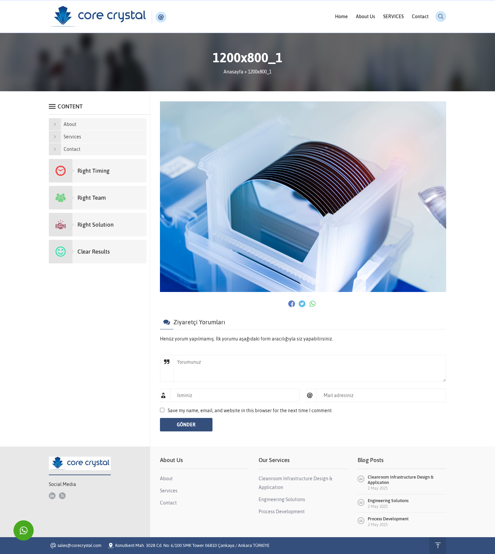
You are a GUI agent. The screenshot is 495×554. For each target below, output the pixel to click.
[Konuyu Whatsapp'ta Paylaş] (312, 304)
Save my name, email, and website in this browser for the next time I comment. (250, 410)
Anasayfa (233, 71)
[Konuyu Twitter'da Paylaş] (302, 304)
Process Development (388, 518)
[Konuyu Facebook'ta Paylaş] (292, 304)
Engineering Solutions (388, 500)
